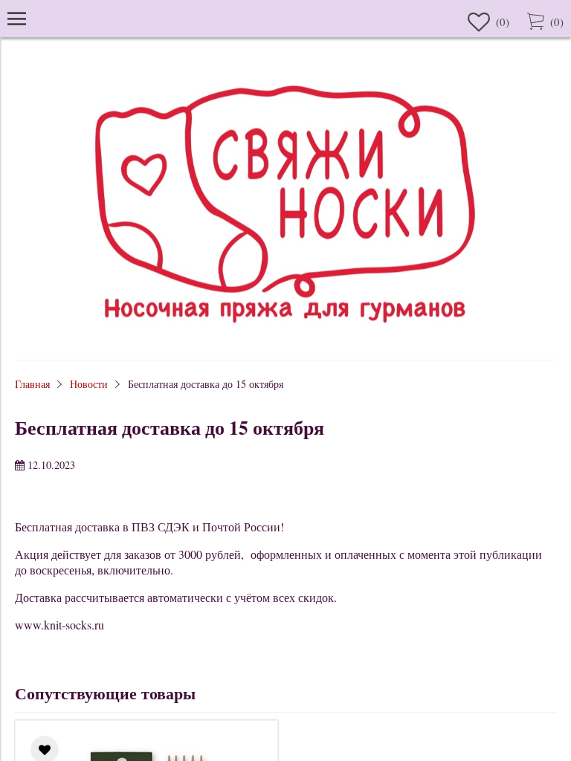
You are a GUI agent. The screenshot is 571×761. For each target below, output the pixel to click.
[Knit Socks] (285, 338)
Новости (89, 384)
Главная (32, 384)
